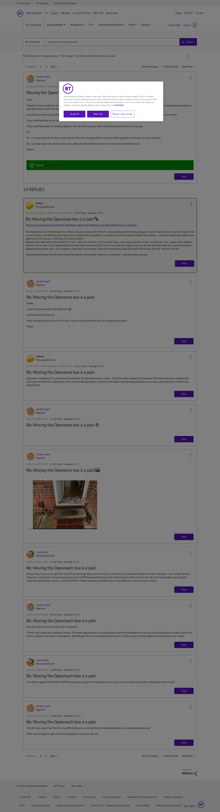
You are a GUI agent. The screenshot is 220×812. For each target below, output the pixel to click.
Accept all (74, 114)
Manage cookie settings (122, 114)
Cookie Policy (118, 105)
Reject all (98, 114)
